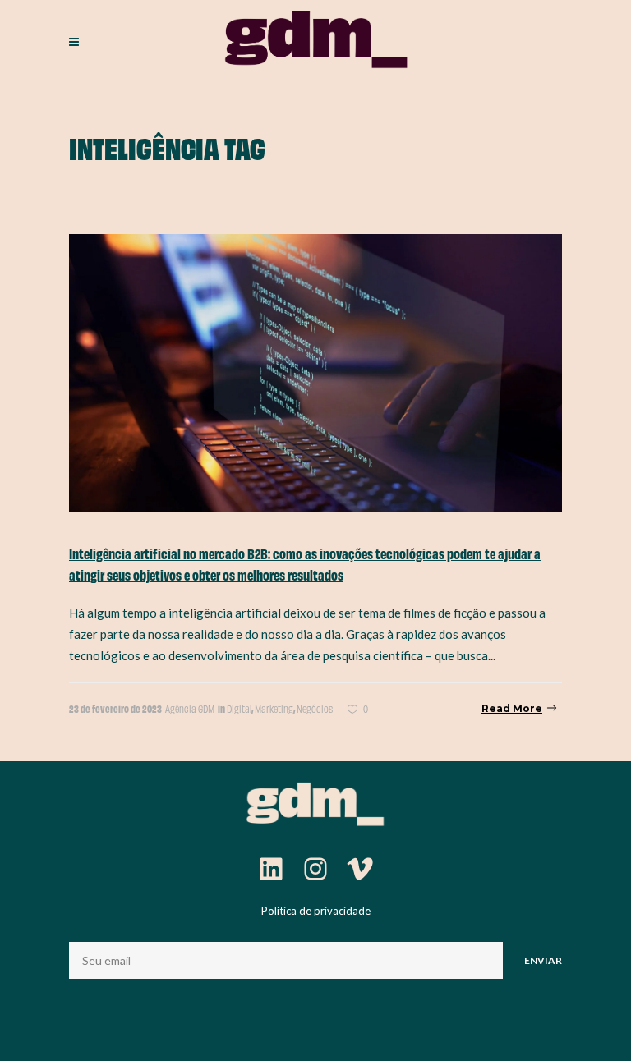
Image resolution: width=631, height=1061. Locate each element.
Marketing (274, 708)
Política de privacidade (316, 910)
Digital (239, 708)
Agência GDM (189, 708)
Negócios (315, 708)
